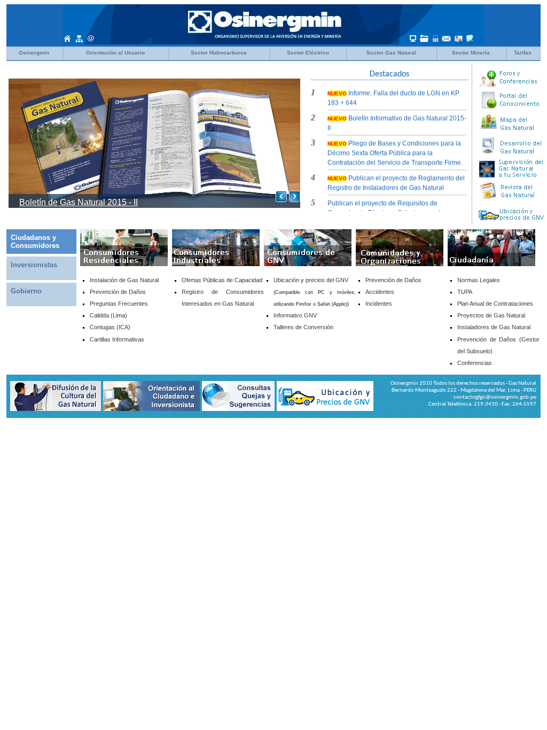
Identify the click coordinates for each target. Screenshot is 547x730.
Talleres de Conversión (303, 327)
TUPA (464, 292)
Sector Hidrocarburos (219, 53)
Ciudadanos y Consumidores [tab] (35, 242)
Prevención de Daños (393, 280)
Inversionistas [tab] (34, 265)
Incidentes (378, 303)
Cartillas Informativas (117, 339)
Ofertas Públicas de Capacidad (222, 280)
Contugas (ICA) (110, 327)
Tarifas (523, 53)
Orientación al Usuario (115, 53)
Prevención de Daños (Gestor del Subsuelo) (498, 345)
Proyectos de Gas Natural (491, 315)
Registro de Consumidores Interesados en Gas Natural (223, 298)
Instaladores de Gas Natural (493, 327)
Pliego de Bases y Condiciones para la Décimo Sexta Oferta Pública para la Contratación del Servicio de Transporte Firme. (395, 148)
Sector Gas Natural (391, 53)
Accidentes (379, 292)
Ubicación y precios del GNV (311, 280)
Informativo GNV (295, 315)
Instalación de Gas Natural (124, 280)
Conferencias (474, 363)
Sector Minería (471, 53)
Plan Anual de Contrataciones (495, 303)
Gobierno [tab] (26, 291)
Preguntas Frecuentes (119, 303)
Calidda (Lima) (108, 315)
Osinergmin (34, 53)
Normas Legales (478, 280)
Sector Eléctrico (308, 53)
